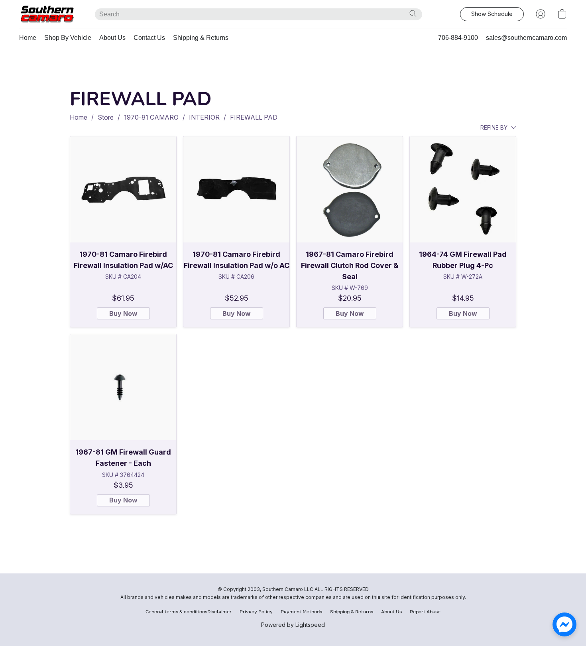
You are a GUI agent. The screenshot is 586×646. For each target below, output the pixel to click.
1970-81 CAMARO (151, 117)
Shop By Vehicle (67, 37)
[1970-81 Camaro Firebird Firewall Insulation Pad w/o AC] (236, 189)
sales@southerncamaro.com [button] (526, 37)
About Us (112, 37)
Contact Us (149, 37)
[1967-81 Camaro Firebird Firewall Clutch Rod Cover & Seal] (350, 189)
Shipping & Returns (200, 37)
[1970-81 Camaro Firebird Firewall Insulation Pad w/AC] (123, 189)
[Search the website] (413, 13)
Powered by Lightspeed (293, 624)
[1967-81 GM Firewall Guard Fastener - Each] (123, 387)
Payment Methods (301, 611)
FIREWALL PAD (253, 117)
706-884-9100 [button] (458, 37)
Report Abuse (425, 611)
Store (106, 117)
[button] (49, 14)
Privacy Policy (256, 611)
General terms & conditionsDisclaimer (189, 611)
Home (27, 37)
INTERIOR (204, 117)
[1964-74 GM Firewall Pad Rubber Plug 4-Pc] (463, 189)
